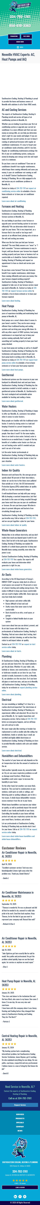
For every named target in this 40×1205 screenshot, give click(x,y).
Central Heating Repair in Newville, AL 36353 (19, 1038)
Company (20, 1126)
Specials (20, 1122)
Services (20, 1114)
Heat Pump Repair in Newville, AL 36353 (19, 983)
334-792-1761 (20, 17)
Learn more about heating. (11, 300)
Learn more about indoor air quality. (14, 525)
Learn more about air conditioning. (14, 201)
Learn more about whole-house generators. (17, 569)
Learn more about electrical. (12, 750)
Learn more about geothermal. (12, 401)
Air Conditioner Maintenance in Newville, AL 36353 (18, 894)
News (20, 1130)
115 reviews (22, 1183)
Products (20, 1118)
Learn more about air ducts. (11, 651)
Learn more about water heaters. (13, 465)
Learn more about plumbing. (11, 694)
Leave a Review (20, 1187)
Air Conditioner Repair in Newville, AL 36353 (19, 854)
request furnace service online (21, 290)
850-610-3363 (20, 26)
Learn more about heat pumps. (12, 369)
